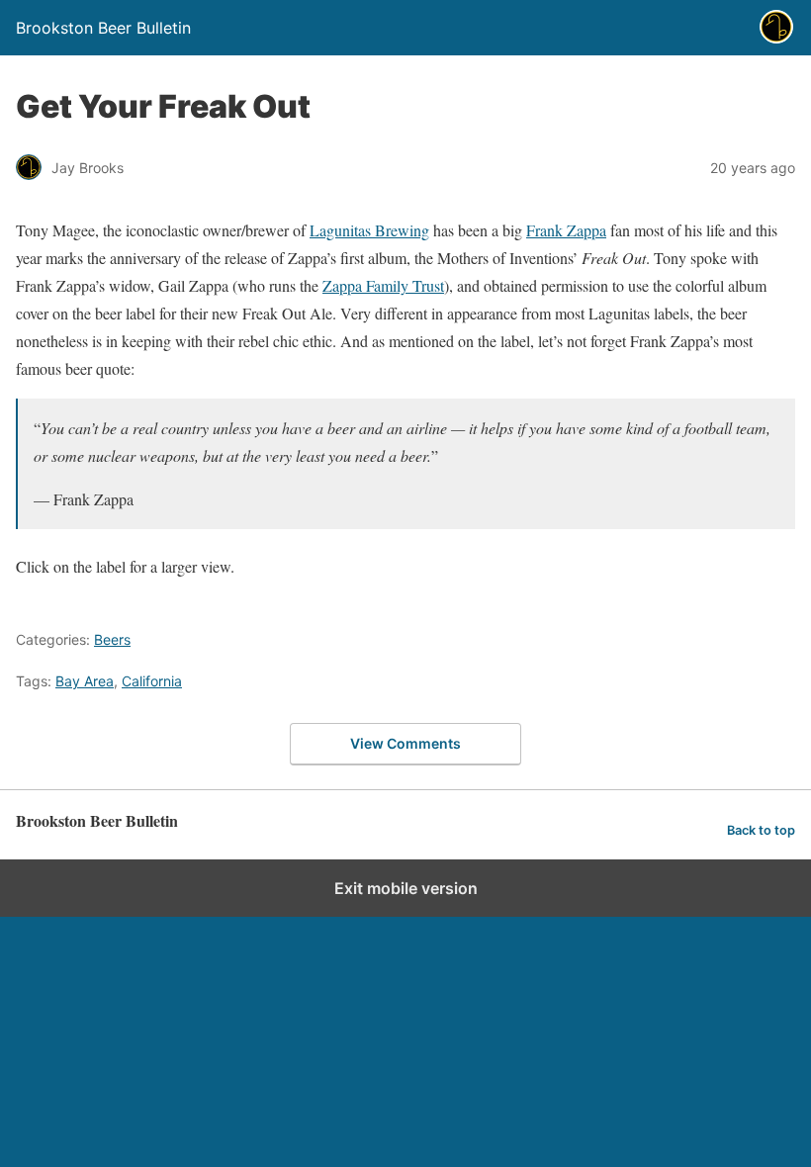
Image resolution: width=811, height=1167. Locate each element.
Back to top (761, 830)
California (152, 681)
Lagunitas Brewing (369, 230)
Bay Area (84, 681)
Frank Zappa (566, 230)
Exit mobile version (406, 888)
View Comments (405, 743)
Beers (112, 639)
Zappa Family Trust (383, 285)
